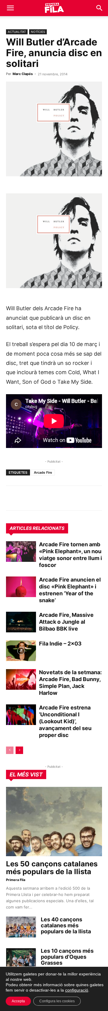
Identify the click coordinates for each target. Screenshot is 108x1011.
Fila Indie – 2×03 (60, 643)
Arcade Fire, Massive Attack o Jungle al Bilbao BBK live (66, 622)
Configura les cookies (57, 1001)
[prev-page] (10, 750)
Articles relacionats (37, 528)
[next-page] (19, 750)
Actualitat (17, 31)
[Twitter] (40, 498)
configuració (76, 990)
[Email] (67, 498)
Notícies (38, 31)
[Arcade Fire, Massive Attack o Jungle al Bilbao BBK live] (21, 622)
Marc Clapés (23, 74)
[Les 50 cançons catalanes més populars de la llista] (54, 821)
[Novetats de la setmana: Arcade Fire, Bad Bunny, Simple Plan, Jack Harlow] (21, 679)
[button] (10, 8)
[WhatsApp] (12, 498)
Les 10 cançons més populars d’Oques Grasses (67, 957)
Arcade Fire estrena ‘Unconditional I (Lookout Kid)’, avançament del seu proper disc (65, 721)
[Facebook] (53, 498)
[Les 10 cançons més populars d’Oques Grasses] (21, 958)
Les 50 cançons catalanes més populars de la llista (52, 867)
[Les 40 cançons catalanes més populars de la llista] (21, 927)
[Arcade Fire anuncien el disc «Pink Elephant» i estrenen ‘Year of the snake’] (21, 586)
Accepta (18, 1001)
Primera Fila (15, 880)
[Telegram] (26, 498)
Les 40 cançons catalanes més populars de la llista (66, 925)
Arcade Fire (43, 472)
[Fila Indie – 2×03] (21, 650)
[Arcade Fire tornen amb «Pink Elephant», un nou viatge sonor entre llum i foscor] (21, 551)
